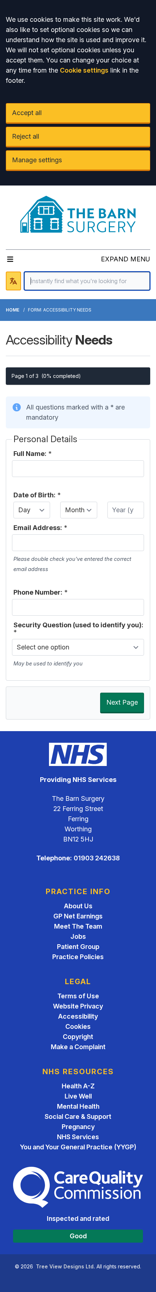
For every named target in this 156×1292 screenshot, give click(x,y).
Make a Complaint (78, 1047)
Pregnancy (78, 1126)
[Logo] (78, 214)
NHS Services (78, 1137)
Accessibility (78, 1016)
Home (12, 310)
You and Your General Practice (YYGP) (78, 1147)
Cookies (78, 1026)
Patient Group (78, 946)
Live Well (78, 1096)
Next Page (122, 702)
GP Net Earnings (78, 916)
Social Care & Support (78, 1116)
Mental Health (78, 1106)
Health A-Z (78, 1086)
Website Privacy (78, 1006)
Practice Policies (78, 957)
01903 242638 (97, 858)
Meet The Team (78, 926)
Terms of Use (78, 996)
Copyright (78, 1036)
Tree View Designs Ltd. (65, 1266)
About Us (78, 906)
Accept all (27, 113)
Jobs (78, 936)
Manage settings (37, 160)
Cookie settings (84, 70)
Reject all (25, 136)
